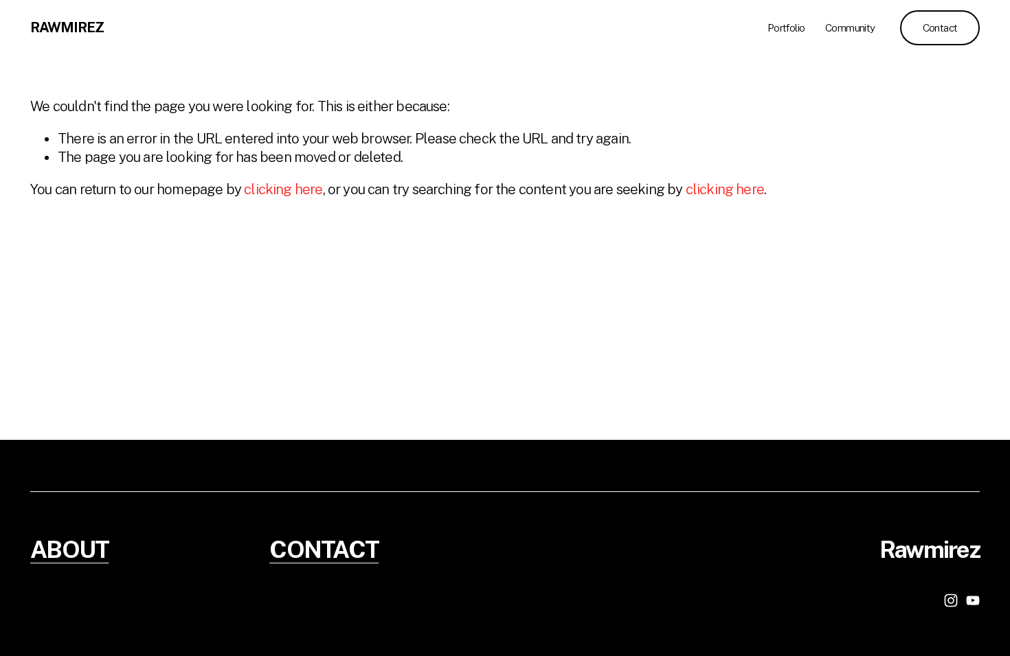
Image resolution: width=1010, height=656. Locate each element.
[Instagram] (951, 600)
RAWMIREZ (67, 27)
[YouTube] (973, 600)
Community (850, 28)
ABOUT (69, 550)
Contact (940, 28)
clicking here (283, 189)
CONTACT (324, 550)
